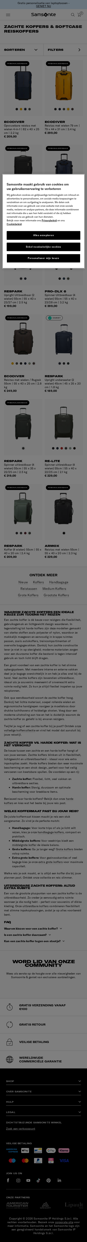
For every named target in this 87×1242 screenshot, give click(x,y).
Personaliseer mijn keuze (43, 258)
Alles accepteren (43, 235)
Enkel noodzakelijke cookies (43, 246)
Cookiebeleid (14, 224)
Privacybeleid (49, 220)
